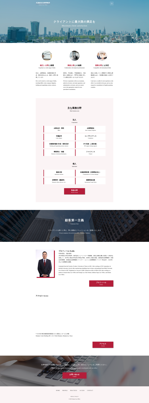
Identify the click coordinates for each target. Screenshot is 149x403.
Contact (74, 375)
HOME (58, 390)
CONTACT (90, 390)
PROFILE (65, 390)
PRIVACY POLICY (75, 396)
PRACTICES (73, 390)
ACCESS (82, 390)
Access (102, 345)
